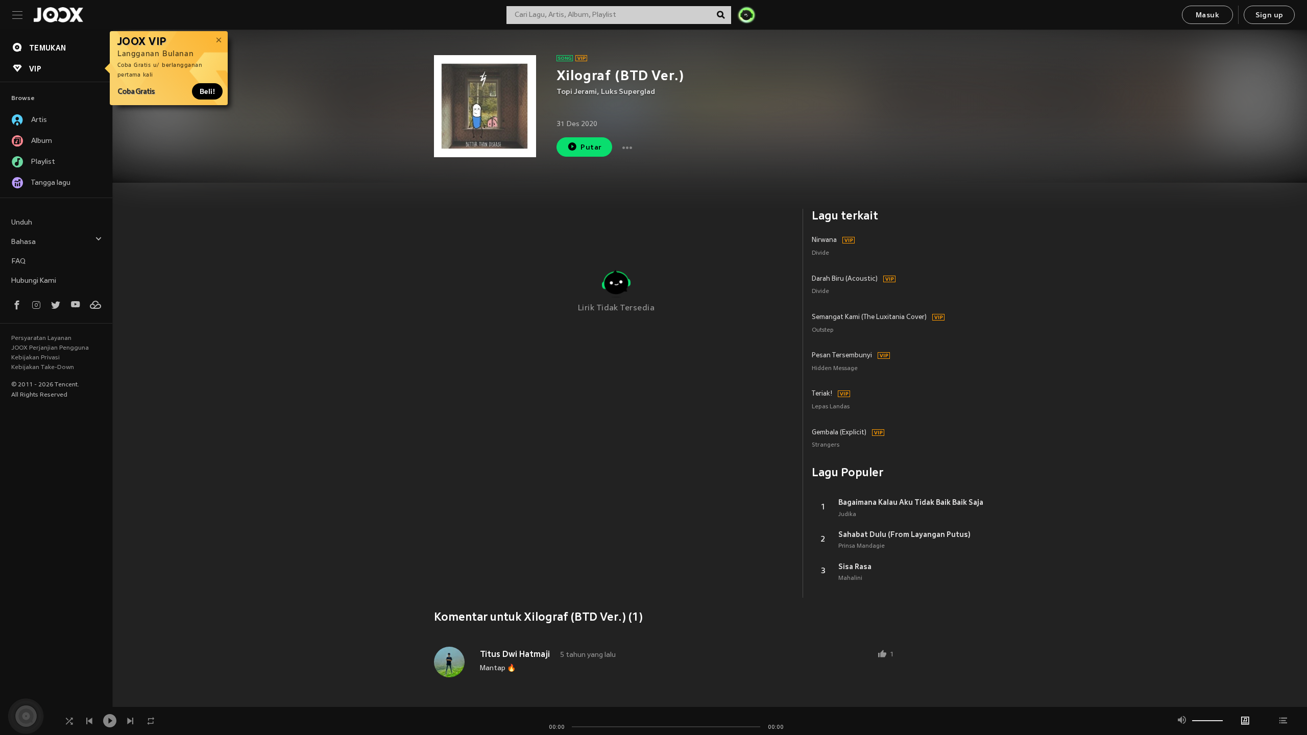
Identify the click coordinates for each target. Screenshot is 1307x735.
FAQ (18, 261)
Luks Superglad (628, 92)
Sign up (1269, 15)
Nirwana (824, 240)
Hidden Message (835, 368)
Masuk (1207, 15)
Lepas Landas (831, 407)
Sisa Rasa (855, 566)
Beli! (207, 91)
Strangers (825, 445)
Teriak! (822, 394)
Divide (820, 253)
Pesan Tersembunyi (842, 355)
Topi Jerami (576, 92)
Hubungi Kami (33, 281)
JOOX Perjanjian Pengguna (50, 348)
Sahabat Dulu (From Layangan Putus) (904, 534)
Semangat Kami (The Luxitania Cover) (869, 317)
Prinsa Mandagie (861, 546)
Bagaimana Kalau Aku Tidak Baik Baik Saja (910, 502)
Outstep (823, 330)
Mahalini (850, 578)
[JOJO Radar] (746, 15)
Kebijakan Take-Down (42, 367)
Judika (847, 514)
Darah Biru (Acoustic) (845, 279)
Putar (590, 148)
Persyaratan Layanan (41, 338)
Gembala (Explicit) (839, 432)
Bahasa (23, 242)
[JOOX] (58, 14)
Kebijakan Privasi (35, 357)
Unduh (21, 223)
